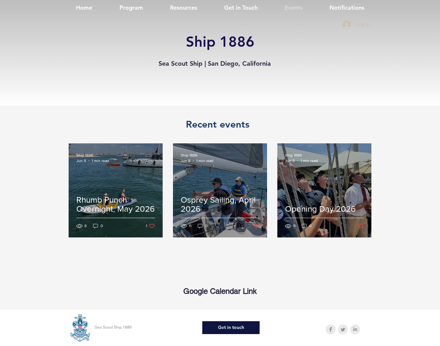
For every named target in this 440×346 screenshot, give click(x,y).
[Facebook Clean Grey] (331, 329)
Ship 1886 (220, 41)
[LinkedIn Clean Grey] (355, 329)
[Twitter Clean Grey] (343, 329)
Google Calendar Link (220, 291)
